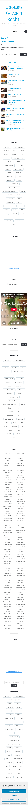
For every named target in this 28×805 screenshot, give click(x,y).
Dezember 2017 (7, 558)
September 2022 (7, 496)
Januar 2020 (7, 530)
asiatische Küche (19, 147)
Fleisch (6, 158)
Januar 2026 (7, 456)
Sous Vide (20, 206)
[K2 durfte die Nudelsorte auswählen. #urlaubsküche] (14, 243)
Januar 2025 (20, 465)
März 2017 (20, 568)
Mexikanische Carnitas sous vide (15, 114)
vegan (18, 217)
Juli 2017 (20, 563)
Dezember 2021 (20, 501)
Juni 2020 (20, 523)
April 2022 (20, 499)
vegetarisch (9, 220)
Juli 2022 (20, 496)
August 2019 (20, 535)
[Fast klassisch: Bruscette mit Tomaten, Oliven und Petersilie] (14, 261)
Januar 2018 (20, 556)
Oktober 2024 (20, 468)
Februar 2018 (7, 556)
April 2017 (7, 568)
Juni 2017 (7, 566)
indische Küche (18, 169)
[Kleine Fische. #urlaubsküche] (5, 252)
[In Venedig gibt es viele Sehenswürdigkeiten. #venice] (23, 243)
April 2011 (7, 628)
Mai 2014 (20, 609)
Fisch (23, 154)
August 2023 (20, 482)
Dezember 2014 (7, 602)
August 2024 (20, 470)
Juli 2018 (20, 549)
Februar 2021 (20, 513)
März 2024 (8, 477)
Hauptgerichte (9, 165)
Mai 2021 (7, 511)
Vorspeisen (19, 220)
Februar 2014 (7, 614)
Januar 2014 (20, 614)
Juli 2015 (20, 592)
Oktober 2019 (20, 532)
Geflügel (10, 162)
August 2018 (7, 549)
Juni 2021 (20, 508)
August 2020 (20, 520)
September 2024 (7, 470)
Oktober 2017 (7, 561)
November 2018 (20, 544)
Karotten (21, 176)
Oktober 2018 (7, 547)
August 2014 (7, 606)
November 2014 (20, 602)
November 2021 (7, 504)
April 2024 (20, 475)
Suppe (22, 209)
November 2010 (20, 628)
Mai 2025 (20, 460)
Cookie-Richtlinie (5, 803)
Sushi (5, 213)
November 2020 (7, 518)
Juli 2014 (20, 606)
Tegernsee (14, 213)
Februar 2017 (7, 570)
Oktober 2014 (7, 604)
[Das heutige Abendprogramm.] (5, 261)
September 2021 (7, 506)
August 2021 (20, 506)
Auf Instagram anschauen (14, 671)
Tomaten (10, 217)
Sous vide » (14, 63)
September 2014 (20, 604)
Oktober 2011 (20, 623)
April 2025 (7, 463)
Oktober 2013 (7, 618)
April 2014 (7, 611)
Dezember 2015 (7, 587)
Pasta (18, 195)
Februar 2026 (20, 453)
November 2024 (7, 468)
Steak (14, 209)
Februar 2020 (20, 527)
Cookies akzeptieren (14, 791)
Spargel (6, 209)
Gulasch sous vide (13, 74)
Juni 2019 (7, 537)
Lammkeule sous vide (14, 88)
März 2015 (20, 597)
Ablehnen (14, 795)
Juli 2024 (7, 472)
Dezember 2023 (20, 480)
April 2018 (7, 554)
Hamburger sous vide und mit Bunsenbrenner (16, 101)
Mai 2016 (20, 580)
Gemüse (18, 162)
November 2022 (7, 494)
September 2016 (20, 575)
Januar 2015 (20, 599)
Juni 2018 (7, 551)
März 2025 (20, 463)
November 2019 (7, 532)
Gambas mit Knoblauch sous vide (16, 81)
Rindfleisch (10, 202)
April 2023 (20, 487)
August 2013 (7, 621)
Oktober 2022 (20, 494)
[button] (14, 31)
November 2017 (20, 558)
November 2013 (20, 616)
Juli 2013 (20, 621)
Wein (14, 224)
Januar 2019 (20, 542)
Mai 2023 (7, 487)
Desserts (14, 154)
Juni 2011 (20, 626)
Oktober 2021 (20, 504)
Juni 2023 (20, 484)
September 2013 (20, 618)
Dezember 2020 (20, 515)
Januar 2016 (20, 585)
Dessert (6, 154)
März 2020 (8, 527)
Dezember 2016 (7, 573)
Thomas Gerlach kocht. (14, 12)
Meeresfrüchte (14, 184)
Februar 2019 (7, 542)
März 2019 (20, 539)
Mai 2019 (20, 537)
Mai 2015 (20, 594)
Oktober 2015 (7, 590)
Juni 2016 (7, 580)
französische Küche (18, 158)
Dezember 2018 (7, 544)
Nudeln (23, 191)
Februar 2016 (7, 585)
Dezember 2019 (20, 530)
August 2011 (7, 626)
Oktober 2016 (7, 575)
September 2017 (20, 561)
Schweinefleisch (9, 206)
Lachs (19, 180)
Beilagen (6, 151)
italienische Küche (9, 176)
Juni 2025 (7, 460)
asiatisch (7, 147)
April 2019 (7, 539)
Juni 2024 (20, 472)
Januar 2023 (7, 492)
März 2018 (20, 554)
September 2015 (20, 590)
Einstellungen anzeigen (14, 799)
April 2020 (20, 525)
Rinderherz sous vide (14, 94)
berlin (14, 151)
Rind (19, 198)
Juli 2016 (20, 578)
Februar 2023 (20, 489)
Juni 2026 (7, 453)
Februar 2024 (20, 477)
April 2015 (7, 597)
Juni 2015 (7, 594)
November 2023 (7, 482)
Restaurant (11, 198)
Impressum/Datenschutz (15, 803)
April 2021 (20, 511)
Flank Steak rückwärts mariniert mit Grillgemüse (15, 129)
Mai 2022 (7, 499)
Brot (22, 151)
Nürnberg (10, 195)
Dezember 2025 (20, 456)
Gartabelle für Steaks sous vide (15, 108)
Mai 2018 (20, 551)
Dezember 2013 (7, 616)
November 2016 (20, 573)
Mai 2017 (20, 566)
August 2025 (7, 458)
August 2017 (7, 563)
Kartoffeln (10, 180)
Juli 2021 (7, 508)
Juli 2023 (7, 484)
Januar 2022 (7, 501)
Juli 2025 (20, 458)
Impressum (23, 803)
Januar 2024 (7, 480)
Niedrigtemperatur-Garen (9, 191)
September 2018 (20, 547)
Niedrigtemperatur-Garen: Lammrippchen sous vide (16, 67)
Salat (19, 202)
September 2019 (7, 535)
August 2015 (7, 592)
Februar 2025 (7, 465)
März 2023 (8, 489)
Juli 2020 (7, 523)
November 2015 (20, 587)
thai (23, 213)
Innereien (9, 173)
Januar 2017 (20, 570)
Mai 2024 (7, 475)
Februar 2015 (7, 599)
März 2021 (8, 513)
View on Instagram (14, 268)
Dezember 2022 (20, 492)
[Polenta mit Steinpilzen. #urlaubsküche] (14, 252)
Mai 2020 (7, 525)
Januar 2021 (7, 515)
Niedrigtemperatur (14, 187)
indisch (8, 169)
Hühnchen (20, 165)
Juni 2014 (7, 609)
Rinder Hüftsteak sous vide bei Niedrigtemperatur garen (15, 121)
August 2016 (7, 578)
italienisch (18, 173)
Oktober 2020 (20, 518)
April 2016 (7, 582)
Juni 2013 (7, 623)
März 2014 (20, 611)
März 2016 (20, 582)
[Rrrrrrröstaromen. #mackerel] (23, 252)
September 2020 (7, 520)
